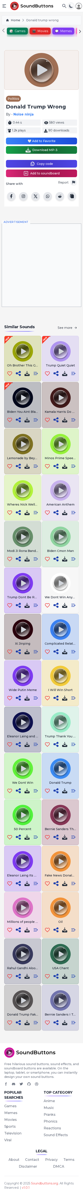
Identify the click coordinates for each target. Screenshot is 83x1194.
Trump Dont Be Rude (23, 597)
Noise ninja (23, 114)
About (14, 1160)
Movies (10, 1120)
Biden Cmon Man (60, 551)
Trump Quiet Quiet (60, 365)
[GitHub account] (29, 1084)
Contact (32, 1160)
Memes (10, 1113)
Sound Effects (56, 1135)
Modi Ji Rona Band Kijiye (26, 551)
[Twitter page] (21, 1084)
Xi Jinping (22, 643)
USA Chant (60, 968)
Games (10, 1106)
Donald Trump (60, 783)
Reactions (52, 1128)
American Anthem (60, 504)
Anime (49, 1101)
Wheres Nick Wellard (23, 504)
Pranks (50, 1115)
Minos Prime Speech (61, 458)
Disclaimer (28, 1166)
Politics (13, 99)
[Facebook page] (6, 1084)
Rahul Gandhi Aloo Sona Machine (32, 968)
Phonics (50, 1121)
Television (12, 1133)
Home (15, 20)
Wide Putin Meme (23, 690)
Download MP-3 (44, 150)
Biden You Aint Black (23, 412)
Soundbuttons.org (44, 1183)
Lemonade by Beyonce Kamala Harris (36, 458)
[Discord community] (13, 1084)
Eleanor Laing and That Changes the (35, 736)
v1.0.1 (26, 1188)
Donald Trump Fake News (27, 1014)
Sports (10, 1126)
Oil (60, 922)
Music (49, 1108)
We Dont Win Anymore (63, 597)
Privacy (51, 1160)
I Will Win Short (60, 690)
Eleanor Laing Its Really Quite (30, 875)
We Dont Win (22, 783)
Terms (68, 1160)
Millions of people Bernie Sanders (33, 922)
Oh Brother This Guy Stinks (28, 365)
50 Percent (22, 829)
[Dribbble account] (36, 1084)
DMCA (58, 1166)
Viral (7, 1140)
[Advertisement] (41, 265)
